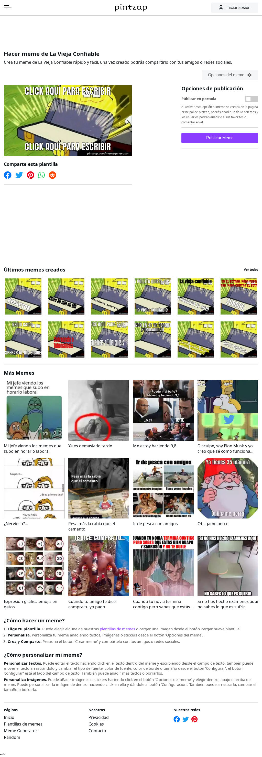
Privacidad (99, 717)
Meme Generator (20, 730)
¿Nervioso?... (16, 523)
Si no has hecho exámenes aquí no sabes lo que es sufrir (228, 604)
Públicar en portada (198, 98)
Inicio (9, 717)
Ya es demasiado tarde (90, 446)
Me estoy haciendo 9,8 (154, 446)
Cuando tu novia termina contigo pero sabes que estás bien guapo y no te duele (161, 604)
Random (12, 737)
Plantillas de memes (23, 724)
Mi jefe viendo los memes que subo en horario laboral (32, 448)
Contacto (97, 730)
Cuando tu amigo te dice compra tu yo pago (92, 604)
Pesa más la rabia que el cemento (91, 526)
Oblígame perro (213, 523)
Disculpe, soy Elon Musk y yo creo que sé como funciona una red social (225, 448)
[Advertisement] (131, 32)
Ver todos (251, 269)
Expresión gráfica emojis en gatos (30, 604)
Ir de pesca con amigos (155, 523)
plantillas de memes (117, 628)
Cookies (96, 724)
